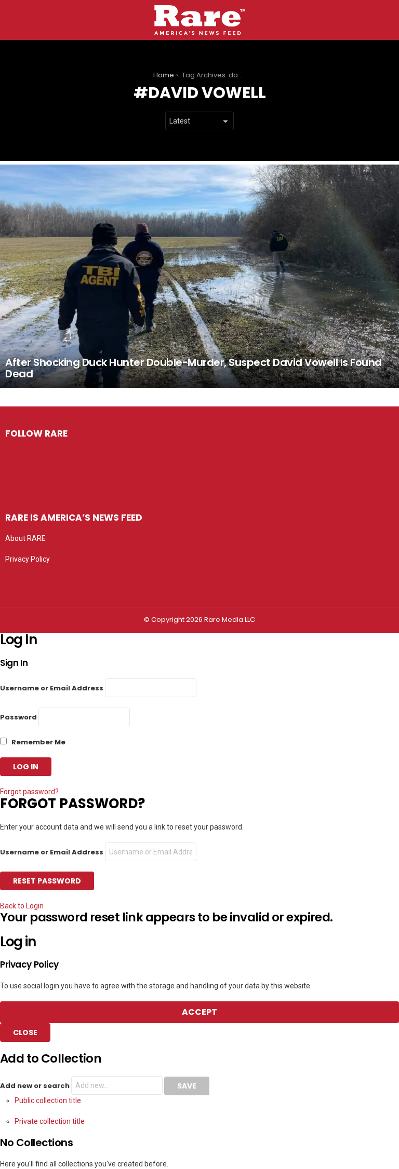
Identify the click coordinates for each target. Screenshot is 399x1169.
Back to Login (22, 906)
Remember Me (37, 742)
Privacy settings (31, 580)
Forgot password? (29, 791)
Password (18, 717)
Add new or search (35, 1086)
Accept (199, 1012)
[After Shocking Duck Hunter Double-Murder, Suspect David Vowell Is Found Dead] (199, 276)
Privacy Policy (27, 559)
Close (25, 1032)
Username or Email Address (51, 688)
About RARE (25, 538)
